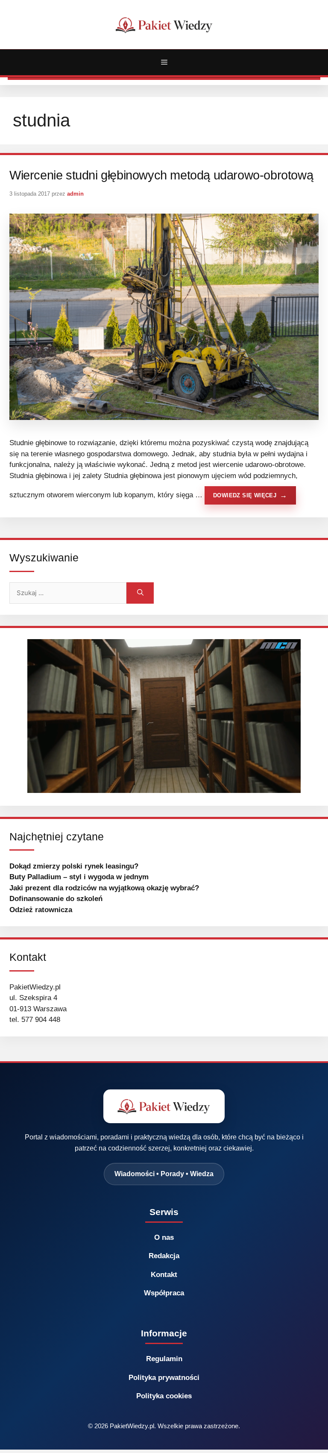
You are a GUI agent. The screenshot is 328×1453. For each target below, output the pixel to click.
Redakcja (164, 1256)
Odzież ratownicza (40, 910)
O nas (164, 1237)
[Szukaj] (140, 593)
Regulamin (164, 1359)
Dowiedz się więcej (244, 495)
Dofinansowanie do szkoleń (55, 899)
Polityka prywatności (164, 1378)
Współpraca (164, 1293)
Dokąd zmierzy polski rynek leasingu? (73, 866)
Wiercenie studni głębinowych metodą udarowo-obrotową (161, 175)
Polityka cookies (164, 1396)
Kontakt (164, 1275)
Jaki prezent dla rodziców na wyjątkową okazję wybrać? (104, 888)
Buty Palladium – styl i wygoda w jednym (79, 877)
